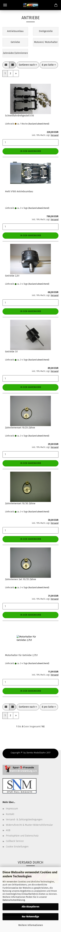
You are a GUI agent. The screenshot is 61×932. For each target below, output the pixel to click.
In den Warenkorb (30, 151)
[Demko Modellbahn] (30, 5)
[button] (6, 65)
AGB (8, 830)
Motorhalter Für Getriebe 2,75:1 (21, 655)
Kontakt (10, 814)
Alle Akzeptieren (30, 906)
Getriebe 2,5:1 (12, 275)
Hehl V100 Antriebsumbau (19, 191)
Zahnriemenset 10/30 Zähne (20, 503)
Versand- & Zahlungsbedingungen (24, 819)
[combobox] (28, 65)
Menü (5, 5)
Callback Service (15, 841)
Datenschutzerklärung (14, 900)
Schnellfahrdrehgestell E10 (19, 115)
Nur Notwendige (30, 916)
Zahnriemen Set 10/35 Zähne (20, 579)
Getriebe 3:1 (11, 351)
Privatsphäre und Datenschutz (22, 835)
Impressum (12, 808)
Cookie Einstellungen (17, 846)
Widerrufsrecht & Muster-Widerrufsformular (29, 825)
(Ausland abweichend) (38, 124)
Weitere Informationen (30, 925)
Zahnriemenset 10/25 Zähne (20, 427)
